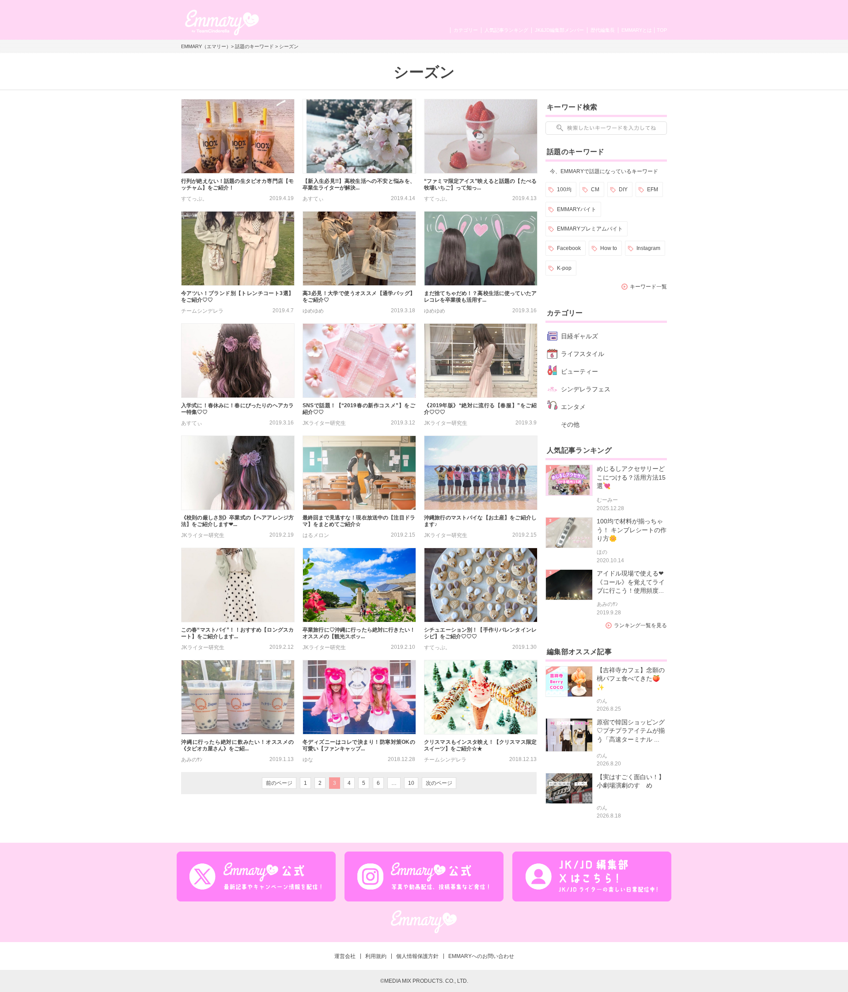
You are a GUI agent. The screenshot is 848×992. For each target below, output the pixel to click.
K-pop (564, 268)
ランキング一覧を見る (640, 625)
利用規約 (375, 956)
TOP (662, 30)
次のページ (439, 783)
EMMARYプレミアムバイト (590, 229)
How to (608, 248)
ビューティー (579, 371)
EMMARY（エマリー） (206, 46)
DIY (623, 189)
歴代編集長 (603, 30)
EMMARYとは (636, 30)
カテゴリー (466, 30)
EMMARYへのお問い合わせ (481, 956)
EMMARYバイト (576, 209)
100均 (564, 189)
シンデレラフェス (585, 389)
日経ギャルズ (579, 336)
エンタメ (573, 406)
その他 (570, 424)
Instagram (648, 248)
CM (595, 189)
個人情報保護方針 (417, 956)
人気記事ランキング (506, 30)
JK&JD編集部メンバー (559, 30)
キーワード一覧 (648, 287)
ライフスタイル (582, 353)
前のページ (279, 783)
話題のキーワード (254, 46)
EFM (652, 189)
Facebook (569, 248)
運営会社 (345, 956)
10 (411, 783)
